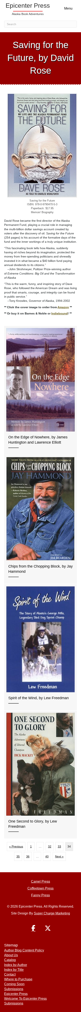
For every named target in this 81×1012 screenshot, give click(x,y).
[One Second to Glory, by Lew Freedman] (40, 775)
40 (47, 856)
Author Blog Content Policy (24, 950)
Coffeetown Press (40, 888)
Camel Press (40, 881)
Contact (10, 974)
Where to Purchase (18, 979)
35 (18, 856)
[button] (33, 928)
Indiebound (59, 313)
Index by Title (14, 969)
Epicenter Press (16, 994)
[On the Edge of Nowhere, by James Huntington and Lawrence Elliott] (40, 390)
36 (27, 856)
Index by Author (15, 965)
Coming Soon (14, 984)
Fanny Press (40, 895)
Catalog (10, 960)
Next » (59, 856)
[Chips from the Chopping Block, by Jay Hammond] (40, 519)
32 (49, 846)
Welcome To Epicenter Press (25, 998)
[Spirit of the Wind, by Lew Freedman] (40, 647)
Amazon (63, 307)
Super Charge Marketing (52, 913)
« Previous (16, 846)
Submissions (13, 989)
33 (59, 846)
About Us (11, 955)
